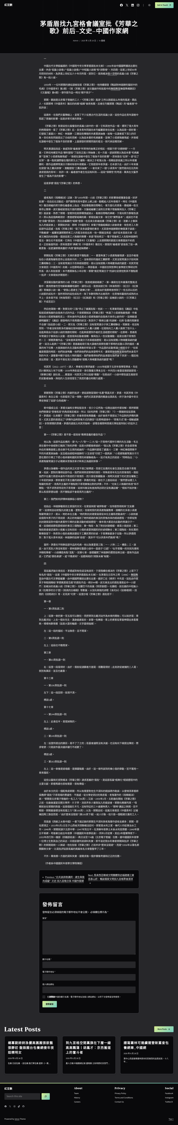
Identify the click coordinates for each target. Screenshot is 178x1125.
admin (75, 40)
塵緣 (103, 40)
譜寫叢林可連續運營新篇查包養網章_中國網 (146, 1045)
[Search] (46, 1096)
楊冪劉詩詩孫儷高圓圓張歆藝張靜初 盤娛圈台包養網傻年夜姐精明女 (31, 1048)
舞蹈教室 (115, 89)
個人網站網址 (48, 984)
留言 (44, 918)
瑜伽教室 (117, 352)
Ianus (17, 1119)
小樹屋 (121, 348)
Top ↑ (171, 1119)
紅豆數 (8, 5)
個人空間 (112, 73)
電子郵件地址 (48, 972)
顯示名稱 (46, 959)
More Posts (162, 1029)
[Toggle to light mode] (149, 5)
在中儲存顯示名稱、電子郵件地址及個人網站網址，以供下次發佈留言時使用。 (84, 997)
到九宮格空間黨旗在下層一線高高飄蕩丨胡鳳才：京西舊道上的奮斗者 (88, 1048)
